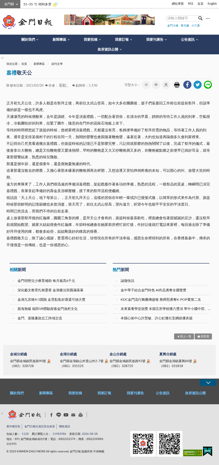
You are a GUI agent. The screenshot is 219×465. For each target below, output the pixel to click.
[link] (187, 85)
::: (2, 3)
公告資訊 (188, 39)
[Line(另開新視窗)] (58, 415)
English (212, 3)
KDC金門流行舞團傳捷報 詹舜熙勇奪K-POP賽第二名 (161, 299)
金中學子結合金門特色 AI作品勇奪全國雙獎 (153, 290)
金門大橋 (172, 25)
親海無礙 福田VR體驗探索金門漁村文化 (48, 309)
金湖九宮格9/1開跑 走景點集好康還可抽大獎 (51, 299)
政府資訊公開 (108, 49)
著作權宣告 (13, 426)
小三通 (195, 25)
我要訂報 (122, 39)
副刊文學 (57, 64)
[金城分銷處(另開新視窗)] (49, 361)
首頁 (200, 3)
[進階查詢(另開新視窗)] (208, 18)
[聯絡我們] (73, 415)
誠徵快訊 (127, 281)
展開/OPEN (208, 382)
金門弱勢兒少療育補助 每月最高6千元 (46, 281)
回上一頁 (185, 336)
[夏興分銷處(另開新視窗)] (195, 361)
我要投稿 (91, 39)
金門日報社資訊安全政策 (39, 426)
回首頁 (205, 336)
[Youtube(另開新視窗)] (66, 415)
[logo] (26, 22)
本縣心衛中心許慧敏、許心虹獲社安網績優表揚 (156, 318)
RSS (190, 3)
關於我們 (28, 39)
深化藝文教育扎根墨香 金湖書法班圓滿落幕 (50, 290)
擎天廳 (185, 25)
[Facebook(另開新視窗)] (51, 415)
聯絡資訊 (64, 426)
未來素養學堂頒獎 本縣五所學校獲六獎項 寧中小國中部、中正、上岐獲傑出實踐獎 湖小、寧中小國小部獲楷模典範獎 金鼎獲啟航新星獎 (165, 309)
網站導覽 (178, 3)
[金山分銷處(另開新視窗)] (148, 361)
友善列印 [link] (177, 85)
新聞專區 (59, 39)
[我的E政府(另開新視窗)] (207, 452)
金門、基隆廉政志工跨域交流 (40, 318)
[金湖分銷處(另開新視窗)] (106, 361)
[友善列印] (80, 415)
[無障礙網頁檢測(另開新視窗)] (192, 454)
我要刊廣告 (154, 39)
